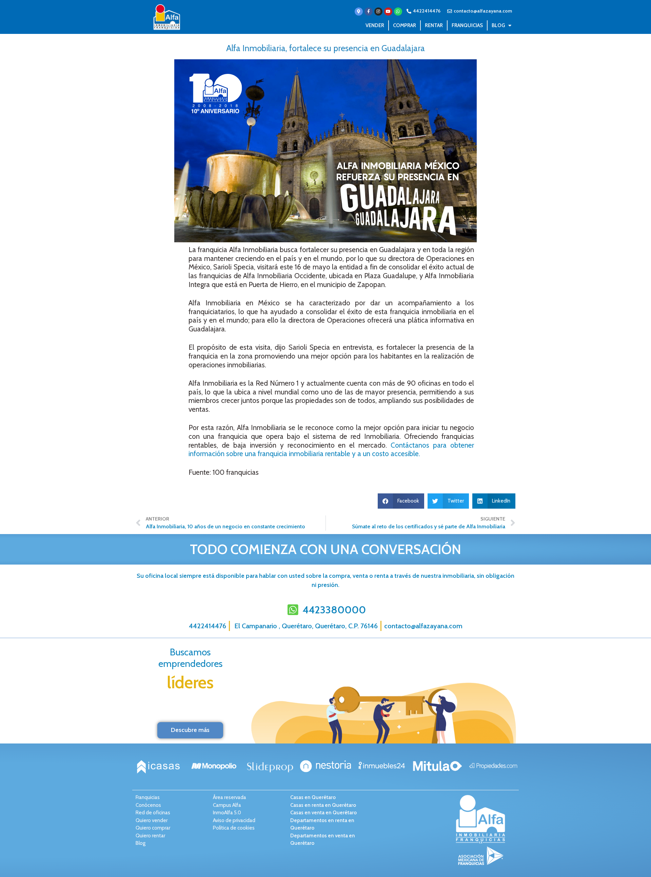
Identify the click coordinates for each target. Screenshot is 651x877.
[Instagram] (378, 11)
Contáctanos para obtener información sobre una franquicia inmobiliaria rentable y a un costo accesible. (331, 449)
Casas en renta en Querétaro (323, 805)
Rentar (434, 25)
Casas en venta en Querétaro (323, 813)
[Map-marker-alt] (359, 11)
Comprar (404, 25)
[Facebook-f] (368, 11)
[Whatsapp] (398, 11)
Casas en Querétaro (313, 797)
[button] (401, 501)
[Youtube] (388, 11)
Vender (375, 25)
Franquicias (467, 25)
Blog (498, 25)
